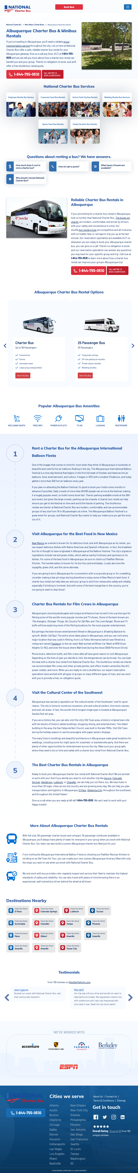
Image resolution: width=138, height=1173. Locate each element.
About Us (98, 1096)
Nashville (55, 1163)
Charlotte (55, 1120)
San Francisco (79, 1139)
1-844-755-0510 (26, 74)
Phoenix (75, 1124)
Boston (53, 1115)
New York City (79, 1110)
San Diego (76, 1134)
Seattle (74, 1144)
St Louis (75, 1149)
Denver (53, 1134)
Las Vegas (55, 1149)
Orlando (75, 1115)
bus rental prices (87, 229)
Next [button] (133, 346)
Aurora (107, 778)
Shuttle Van (126, 343)
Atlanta (53, 1105)
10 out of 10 (115, 1131)
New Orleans (78, 1105)
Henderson (47, 782)
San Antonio (78, 1129)
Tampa (74, 1154)
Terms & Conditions (103, 1100)
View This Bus (62, 379)
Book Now (69, 6)
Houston (54, 1139)
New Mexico (38, 543)
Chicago (54, 1124)
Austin (53, 1110)
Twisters (55, 643)
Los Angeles (56, 1154)
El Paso (82, 790)
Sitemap (121, 1100)
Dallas (53, 1129)
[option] (78, 346)
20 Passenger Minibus (71, 343)
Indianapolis (57, 1144)
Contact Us (111, 1096)
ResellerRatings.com (80, 982)
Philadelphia (78, 1120)
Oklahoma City (94, 790)
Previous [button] (5, 346)
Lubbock (58, 782)
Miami (53, 1158)
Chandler (71, 782)
